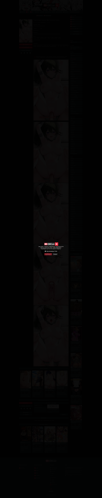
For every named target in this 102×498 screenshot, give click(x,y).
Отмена (55, 254)
